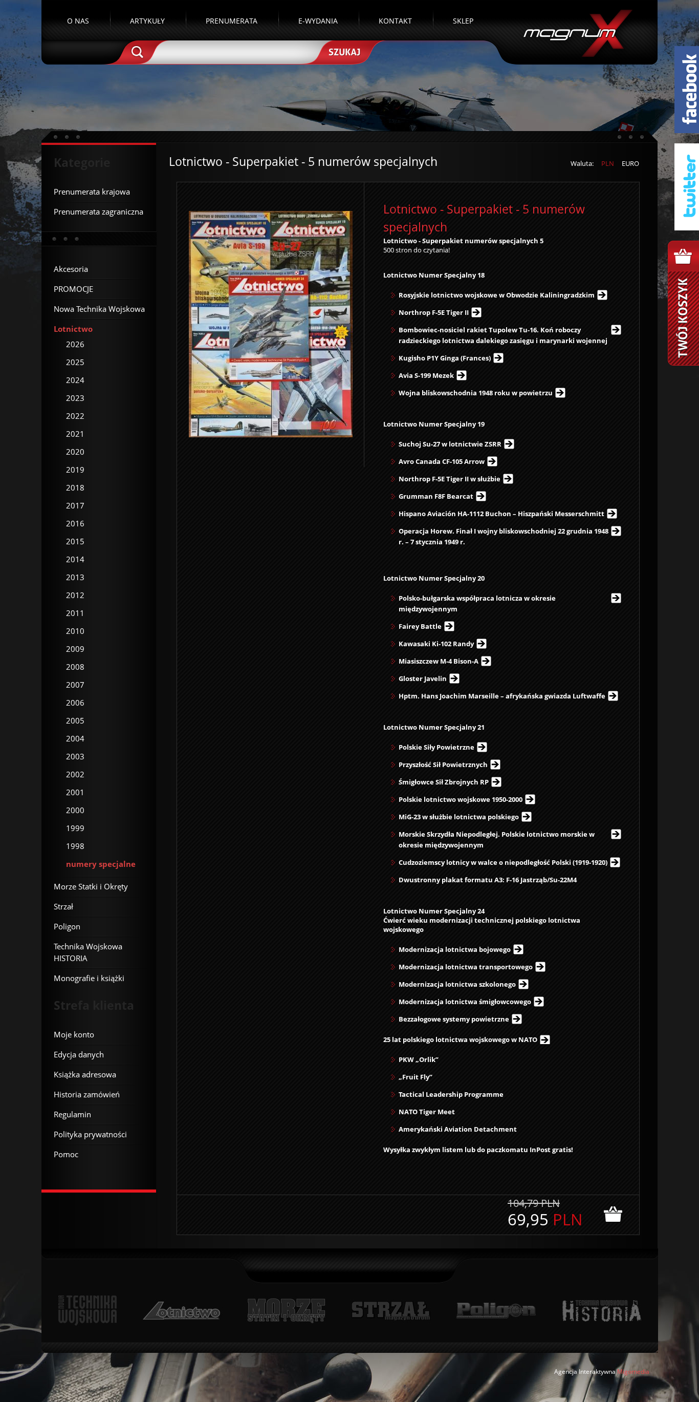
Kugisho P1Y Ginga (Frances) (445, 358)
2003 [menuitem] (75, 756)
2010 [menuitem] (75, 631)
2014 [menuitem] (75, 559)
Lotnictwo (182, 1310)
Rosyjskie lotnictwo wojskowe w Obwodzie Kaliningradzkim (497, 295)
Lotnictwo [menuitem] (73, 329)
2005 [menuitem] (75, 720)
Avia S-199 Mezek (426, 375)
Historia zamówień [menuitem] (87, 1094)
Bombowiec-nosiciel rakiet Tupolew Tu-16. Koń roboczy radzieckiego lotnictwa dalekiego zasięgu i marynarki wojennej (503, 335)
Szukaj (343, 51)
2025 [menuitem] (75, 362)
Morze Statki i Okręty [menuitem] (91, 886)
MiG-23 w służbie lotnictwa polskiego (459, 816)
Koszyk (683, 303)
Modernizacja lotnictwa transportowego (466, 966)
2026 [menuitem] (75, 344)
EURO (630, 163)
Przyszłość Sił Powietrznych (443, 764)
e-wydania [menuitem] (318, 21)
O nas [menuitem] (78, 21)
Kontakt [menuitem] (395, 21)
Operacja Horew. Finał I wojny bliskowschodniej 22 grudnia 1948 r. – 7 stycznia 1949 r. (503, 536)
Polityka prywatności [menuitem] (90, 1134)
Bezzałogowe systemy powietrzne (454, 1019)
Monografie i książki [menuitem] (89, 978)
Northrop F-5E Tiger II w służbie (449, 478)
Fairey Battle (420, 626)
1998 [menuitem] (75, 846)
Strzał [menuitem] (63, 906)
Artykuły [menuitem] (147, 21)
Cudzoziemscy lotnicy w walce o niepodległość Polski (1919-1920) (503, 862)
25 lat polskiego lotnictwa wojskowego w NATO (460, 1039)
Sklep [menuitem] (463, 21)
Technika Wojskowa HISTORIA (601, 1310)
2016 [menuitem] (75, 523)
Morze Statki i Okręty (286, 1310)
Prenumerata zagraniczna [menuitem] (98, 211)
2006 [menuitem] (75, 702)
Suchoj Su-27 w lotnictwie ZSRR (450, 444)
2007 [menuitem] (75, 684)
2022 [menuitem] (75, 416)
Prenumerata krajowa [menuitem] (92, 191)
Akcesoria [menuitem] (71, 269)
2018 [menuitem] (75, 487)
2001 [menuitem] (75, 792)
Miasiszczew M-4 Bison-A (438, 661)
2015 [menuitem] (75, 541)
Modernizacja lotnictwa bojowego (455, 949)
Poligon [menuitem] (67, 926)
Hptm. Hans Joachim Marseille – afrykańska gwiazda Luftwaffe (502, 695)
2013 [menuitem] (75, 577)
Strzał (391, 1310)
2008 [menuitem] (75, 667)
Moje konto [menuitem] (74, 1034)
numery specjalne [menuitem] (101, 864)
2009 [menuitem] (75, 649)
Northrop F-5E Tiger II (434, 312)
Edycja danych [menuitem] (79, 1054)
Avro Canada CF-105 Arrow (442, 461)
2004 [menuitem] (75, 738)
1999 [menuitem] (75, 828)
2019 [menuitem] (75, 469)
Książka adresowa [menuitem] (85, 1074)
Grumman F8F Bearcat (436, 496)
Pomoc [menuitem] (66, 1154)
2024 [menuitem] (75, 380)
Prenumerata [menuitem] (231, 21)
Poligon (496, 1310)
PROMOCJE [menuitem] (73, 289)
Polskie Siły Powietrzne (436, 747)
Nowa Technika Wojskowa (87, 1310)
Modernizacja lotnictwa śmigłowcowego (465, 1001)
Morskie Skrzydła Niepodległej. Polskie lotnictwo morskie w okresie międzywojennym (497, 839)
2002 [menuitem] (75, 774)
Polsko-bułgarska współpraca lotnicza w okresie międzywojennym (477, 603)
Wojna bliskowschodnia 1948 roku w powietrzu (476, 392)
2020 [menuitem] (75, 452)
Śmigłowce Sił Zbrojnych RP (444, 782)
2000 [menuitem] (75, 810)
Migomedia (633, 1371)
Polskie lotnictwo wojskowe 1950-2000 (460, 799)
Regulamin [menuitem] (72, 1114)
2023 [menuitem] (75, 398)
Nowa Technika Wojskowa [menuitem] (99, 309)
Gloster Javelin (423, 678)
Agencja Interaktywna (585, 1371)
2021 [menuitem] (75, 434)
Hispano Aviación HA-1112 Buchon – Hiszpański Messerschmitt (501, 513)
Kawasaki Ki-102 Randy (436, 643)
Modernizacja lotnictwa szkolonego (457, 984)
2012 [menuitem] (75, 595)
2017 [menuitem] (75, 505)
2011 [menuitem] (75, 613)
